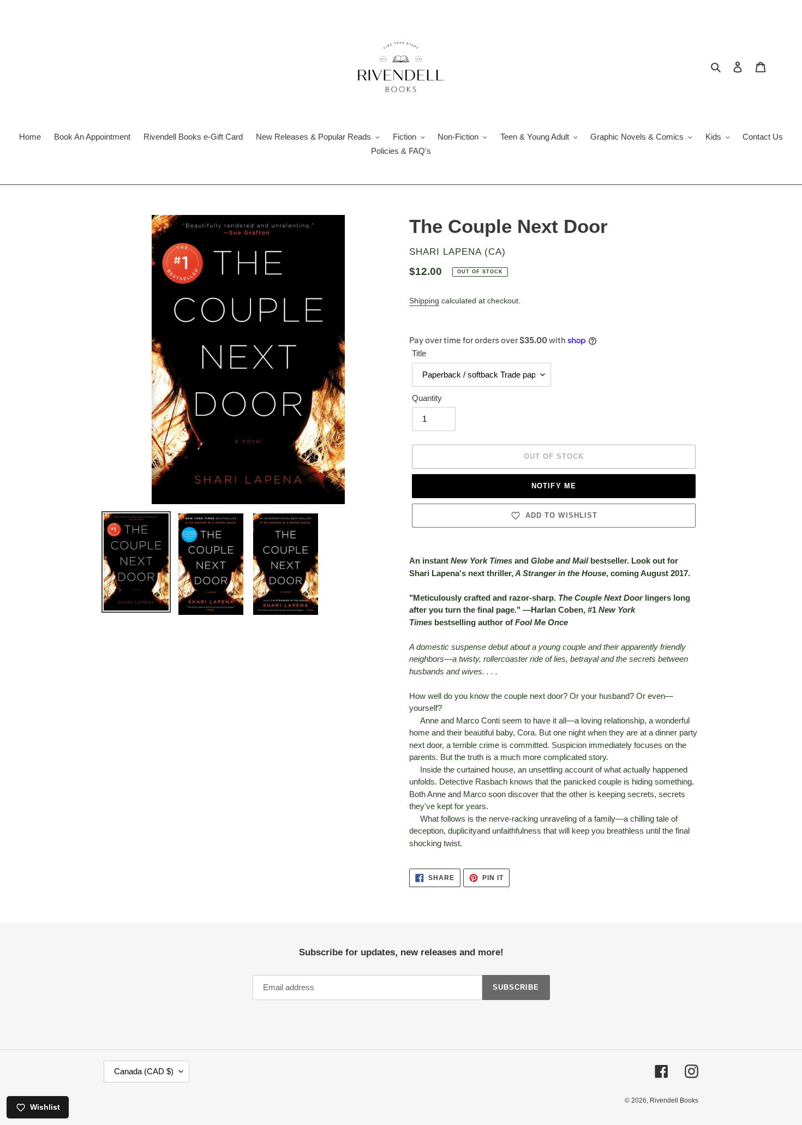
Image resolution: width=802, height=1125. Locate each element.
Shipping (424, 300)
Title (419, 353)
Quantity (427, 398)
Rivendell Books (674, 1100)
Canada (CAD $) (143, 1071)
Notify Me (553, 486)
